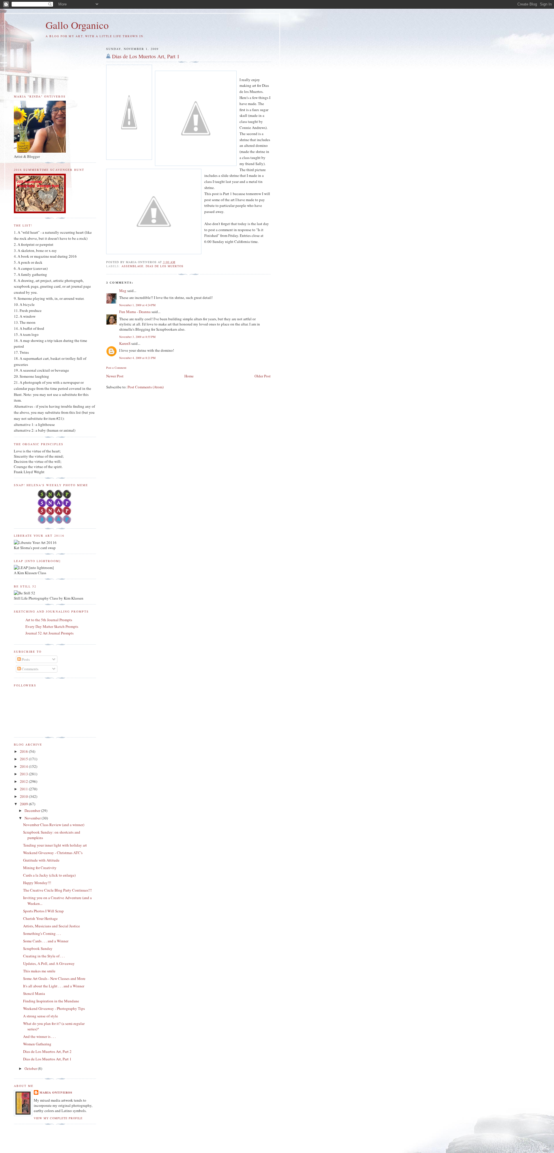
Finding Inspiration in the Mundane (51, 1001)
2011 (24, 788)
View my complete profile (58, 1118)
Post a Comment (116, 368)
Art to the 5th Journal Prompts (48, 619)
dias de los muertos (165, 266)
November (33, 818)
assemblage (132, 266)
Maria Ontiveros (56, 1092)
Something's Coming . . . (42, 933)
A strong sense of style (40, 1016)
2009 (24, 803)
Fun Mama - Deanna (135, 311)
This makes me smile (39, 971)
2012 (24, 781)
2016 (24, 751)
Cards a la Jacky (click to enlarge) (49, 875)
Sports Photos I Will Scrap (43, 911)
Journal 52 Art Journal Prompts (49, 633)
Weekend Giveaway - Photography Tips (54, 1008)
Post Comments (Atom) (146, 387)
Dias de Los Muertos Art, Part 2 (47, 1051)
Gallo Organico (77, 25)
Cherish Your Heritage (40, 918)
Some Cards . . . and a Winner (45, 941)
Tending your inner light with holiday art (55, 845)
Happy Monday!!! (37, 882)
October (31, 1068)
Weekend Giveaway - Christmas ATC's (53, 852)
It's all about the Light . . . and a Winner (53, 986)
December (33, 810)
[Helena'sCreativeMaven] (55, 522)
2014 (24, 766)
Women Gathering (37, 1044)
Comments (29, 668)
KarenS (124, 343)
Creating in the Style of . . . (44, 956)
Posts (25, 659)
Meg (122, 290)
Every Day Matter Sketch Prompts (51, 626)
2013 (24, 773)
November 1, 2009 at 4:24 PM (137, 305)
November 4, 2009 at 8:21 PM (137, 358)
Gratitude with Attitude (41, 860)
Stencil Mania (34, 993)
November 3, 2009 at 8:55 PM (137, 337)
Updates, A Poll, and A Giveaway (49, 963)
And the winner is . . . (39, 1036)
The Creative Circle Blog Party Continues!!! (57, 890)
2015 (24, 758)
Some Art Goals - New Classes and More (54, 978)
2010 (24, 796)
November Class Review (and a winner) (53, 824)
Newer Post (114, 376)
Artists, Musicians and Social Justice (51, 926)
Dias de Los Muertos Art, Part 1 (145, 56)
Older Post (262, 376)
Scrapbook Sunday (38, 948)
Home (189, 376)
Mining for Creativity (40, 867)
